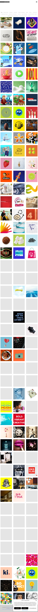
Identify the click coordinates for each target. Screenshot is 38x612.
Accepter (17, 608)
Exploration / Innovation (13, 14)
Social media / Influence (23, 15)
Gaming (19, 14)
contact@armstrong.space (9, 607)
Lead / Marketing (24, 14)
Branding (10, 12)
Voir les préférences (32, 608)
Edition (30, 12)
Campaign (15, 12)
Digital (27, 12)
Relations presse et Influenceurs (13, 15)
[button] (36, 600)
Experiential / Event (4, 14)
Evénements (35, 12)
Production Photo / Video (32, 14)
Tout (1, 12)
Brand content (6, 12)
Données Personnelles (25, 610)
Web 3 (29, 15)
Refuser (25, 608)
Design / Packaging (21, 12)
